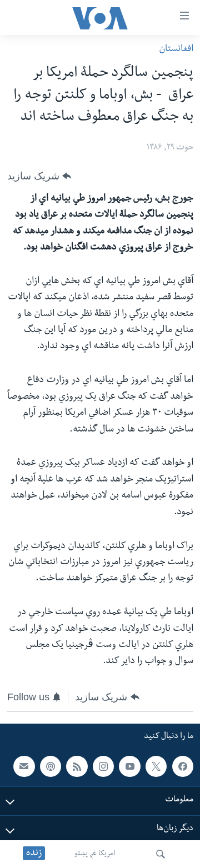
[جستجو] (160, 854)
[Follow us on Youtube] (129, 766)
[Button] (39, 176)
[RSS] (76, 766)
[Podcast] (50, 766)
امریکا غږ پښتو (94, 854)
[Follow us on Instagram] (103, 766)
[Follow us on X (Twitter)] (156, 766)
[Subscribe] (23, 766)
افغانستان (176, 50)
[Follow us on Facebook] (182, 766)
